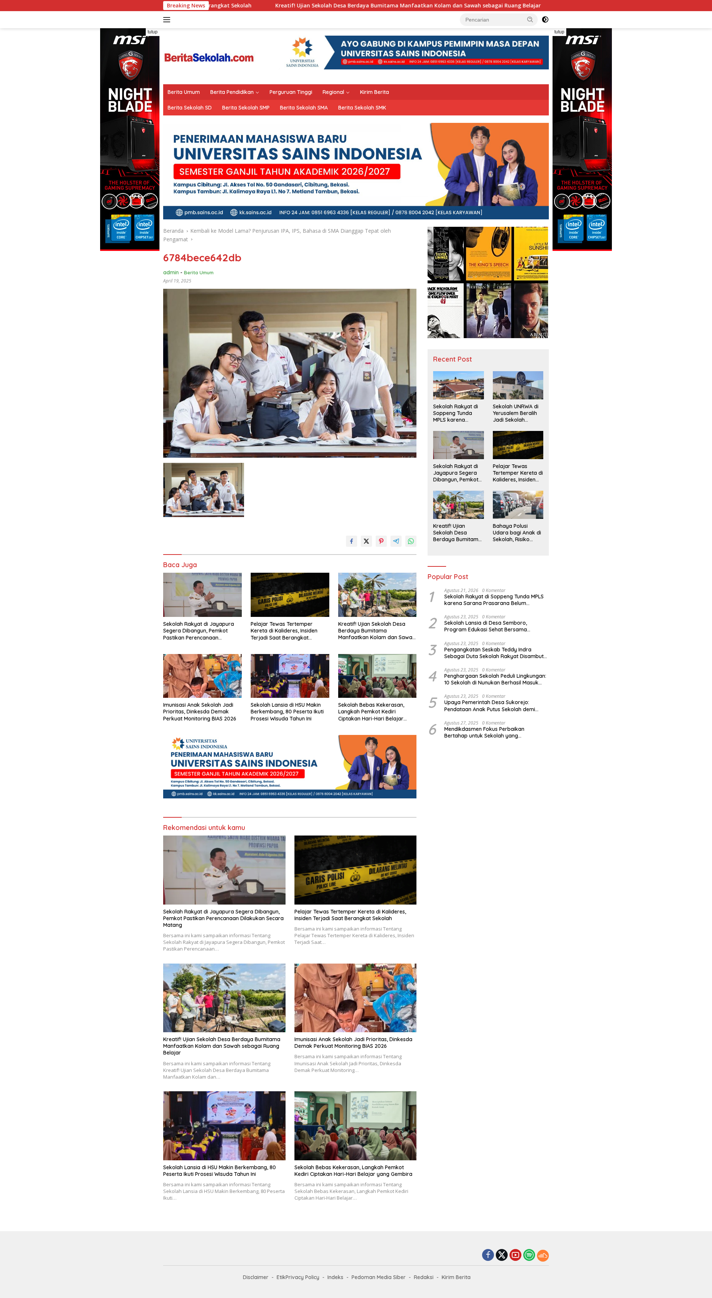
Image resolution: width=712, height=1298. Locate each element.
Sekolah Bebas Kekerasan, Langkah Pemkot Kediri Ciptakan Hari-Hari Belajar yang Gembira (371, 712)
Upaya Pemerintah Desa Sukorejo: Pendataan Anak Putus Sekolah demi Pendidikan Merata (489, 705)
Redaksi (424, 1277)
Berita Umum (184, 92)
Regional (333, 92)
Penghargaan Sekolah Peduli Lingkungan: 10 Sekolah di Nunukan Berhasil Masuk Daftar (495, 679)
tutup (153, 32)
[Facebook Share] (351, 541)
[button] (530, 19)
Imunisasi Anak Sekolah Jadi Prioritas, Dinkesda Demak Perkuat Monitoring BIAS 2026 (199, 712)
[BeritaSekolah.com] (209, 55)
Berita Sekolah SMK (362, 107)
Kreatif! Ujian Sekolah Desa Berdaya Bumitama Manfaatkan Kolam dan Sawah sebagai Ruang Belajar (322, 5)
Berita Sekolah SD (190, 107)
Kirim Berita (374, 92)
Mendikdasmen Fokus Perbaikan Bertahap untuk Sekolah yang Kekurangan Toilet (484, 732)
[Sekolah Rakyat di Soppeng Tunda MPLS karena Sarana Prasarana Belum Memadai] (458, 385)
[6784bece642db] (203, 490)
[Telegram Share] (396, 541)
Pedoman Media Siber (379, 1277)
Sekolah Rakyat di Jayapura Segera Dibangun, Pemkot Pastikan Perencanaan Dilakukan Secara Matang (198, 631)
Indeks (335, 1277)
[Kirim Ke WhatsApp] (410, 541)
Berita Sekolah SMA (304, 107)
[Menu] (168, 19)
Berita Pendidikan (232, 92)
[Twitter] (502, 1255)
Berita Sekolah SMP (246, 107)
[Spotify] (529, 1255)
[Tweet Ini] (366, 541)
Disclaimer (255, 1277)
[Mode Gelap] (545, 19)
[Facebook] (488, 1255)
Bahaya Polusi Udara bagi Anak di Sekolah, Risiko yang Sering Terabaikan (517, 533)
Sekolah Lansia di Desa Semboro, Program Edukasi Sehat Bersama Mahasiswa (485, 626)
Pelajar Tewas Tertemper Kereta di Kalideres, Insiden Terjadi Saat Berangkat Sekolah (284, 631)
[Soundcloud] (543, 1256)
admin (171, 272)
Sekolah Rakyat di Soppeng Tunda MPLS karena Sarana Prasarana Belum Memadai (456, 413)
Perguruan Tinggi (291, 92)
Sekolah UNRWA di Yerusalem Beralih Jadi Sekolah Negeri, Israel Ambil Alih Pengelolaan (516, 413)
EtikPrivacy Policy (298, 1277)
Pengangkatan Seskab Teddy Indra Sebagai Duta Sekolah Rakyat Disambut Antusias (494, 653)
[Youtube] (515, 1255)
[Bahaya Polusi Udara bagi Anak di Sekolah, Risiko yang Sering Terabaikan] (518, 505)
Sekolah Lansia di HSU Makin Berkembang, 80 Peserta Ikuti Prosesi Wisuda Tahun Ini (287, 712)
